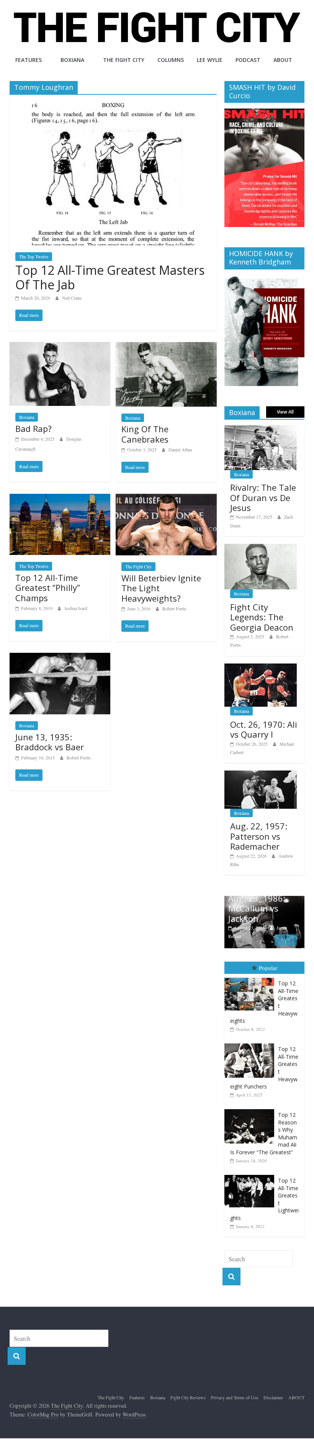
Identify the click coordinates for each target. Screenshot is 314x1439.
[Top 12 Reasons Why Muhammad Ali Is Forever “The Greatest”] (251, 1109)
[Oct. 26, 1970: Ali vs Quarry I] (260, 667)
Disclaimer (273, 1397)
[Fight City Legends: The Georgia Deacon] (260, 548)
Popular (268, 968)
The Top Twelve (33, 256)
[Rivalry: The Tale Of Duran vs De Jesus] (260, 429)
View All (285, 412)
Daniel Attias (180, 449)
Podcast (248, 59)
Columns (170, 59)
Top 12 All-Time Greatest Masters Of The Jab (109, 277)
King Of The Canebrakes (144, 434)
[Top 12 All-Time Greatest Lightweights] (251, 1175)
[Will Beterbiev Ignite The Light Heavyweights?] (166, 499)
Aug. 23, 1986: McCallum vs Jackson (256, 908)
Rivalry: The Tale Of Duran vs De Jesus (263, 497)
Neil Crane (72, 298)
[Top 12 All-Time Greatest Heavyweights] (251, 978)
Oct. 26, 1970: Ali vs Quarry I (263, 729)
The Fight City (123, 59)
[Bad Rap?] (60, 347)
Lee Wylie (209, 59)
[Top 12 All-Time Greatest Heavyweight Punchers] (251, 1043)
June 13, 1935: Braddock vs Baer (49, 742)
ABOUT (282, 59)
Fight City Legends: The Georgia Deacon (261, 617)
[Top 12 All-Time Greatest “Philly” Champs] (60, 499)
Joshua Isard (75, 608)
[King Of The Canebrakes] (166, 347)
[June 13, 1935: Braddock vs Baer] (60, 658)
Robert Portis (174, 608)
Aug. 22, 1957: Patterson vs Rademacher (258, 836)
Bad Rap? (33, 428)
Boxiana (72, 59)
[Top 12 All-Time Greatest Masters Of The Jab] (113, 105)
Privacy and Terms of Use (234, 1397)
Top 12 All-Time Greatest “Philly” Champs (47, 588)
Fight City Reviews (188, 1397)
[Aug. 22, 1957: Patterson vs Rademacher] (260, 774)
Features (28, 59)
